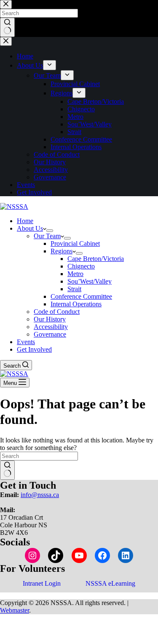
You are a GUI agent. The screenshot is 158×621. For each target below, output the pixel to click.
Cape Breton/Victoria (95, 258)
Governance (50, 334)
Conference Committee (81, 296)
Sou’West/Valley (89, 281)
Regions (61, 251)
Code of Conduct (57, 311)
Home (25, 220)
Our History (50, 319)
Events (26, 341)
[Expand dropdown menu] (49, 230)
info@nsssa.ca (40, 494)
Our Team (47, 235)
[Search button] (7, 470)
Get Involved (34, 349)
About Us (30, 228)
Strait (74, 288)
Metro (75, 273)
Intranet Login (42, 583)
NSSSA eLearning (110, 583)
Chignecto (81, 266)
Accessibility (51, 326)
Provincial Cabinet (75, 243)
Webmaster (14, 610)
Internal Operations (76, 304)
